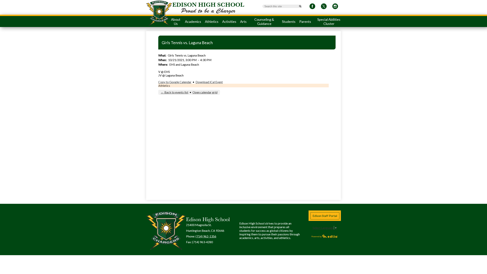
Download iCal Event (209, 82)
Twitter (324, 6)
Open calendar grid (205, 92)
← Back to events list (174, 92)
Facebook (312, 6)
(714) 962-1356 (206, 236)
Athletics (164, 85)
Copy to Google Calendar (174, 82)
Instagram (335, 6)
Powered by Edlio (324, 236)
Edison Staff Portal (325, 215)
